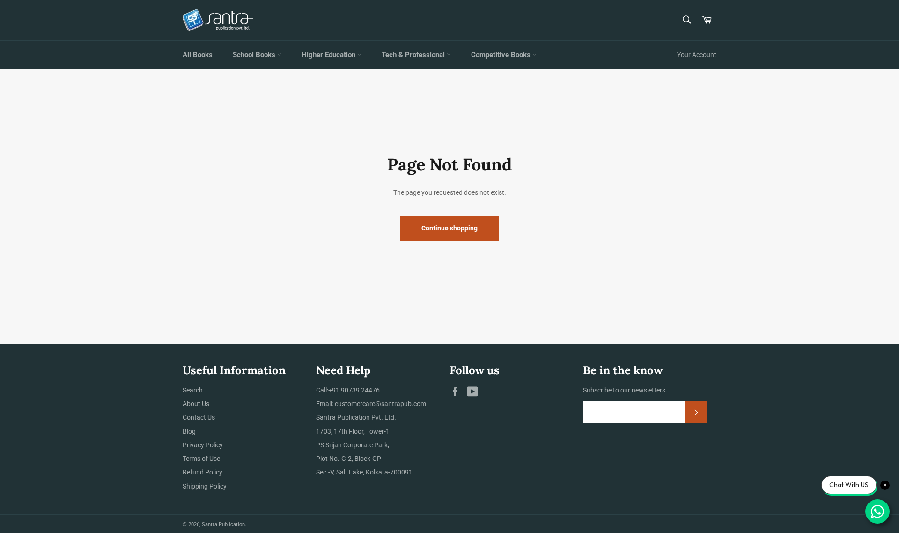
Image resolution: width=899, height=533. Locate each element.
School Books (255, 55)
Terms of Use (201, 458)
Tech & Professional (414, 55)
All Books (198, 55)
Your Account (696, 55)
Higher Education (329, 55)
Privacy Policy (203, 445)
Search (193, 390)
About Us (196, 403)
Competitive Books (501, 55)
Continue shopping (449, 228)
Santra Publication (223, 524)
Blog (189, 431)
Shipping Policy (205, 486)
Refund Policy (202, 472)
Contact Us (199, 417)
